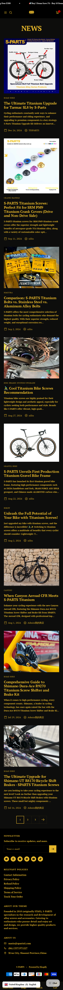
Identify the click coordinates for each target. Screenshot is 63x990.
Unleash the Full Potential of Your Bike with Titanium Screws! (31, 515)
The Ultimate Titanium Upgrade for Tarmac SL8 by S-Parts (30, 105)
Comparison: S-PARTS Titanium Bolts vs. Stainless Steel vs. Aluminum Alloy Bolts (30, 301)
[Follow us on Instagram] (20, 859)
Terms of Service (13, 892)
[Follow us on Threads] (13, 859)
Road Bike (9, 98)
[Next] (43, 819)
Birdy (7, 508)
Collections (8, 987)
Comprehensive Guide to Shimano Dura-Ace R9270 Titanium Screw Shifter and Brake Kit (26, 688)
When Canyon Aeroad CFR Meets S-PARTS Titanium (31, 597)
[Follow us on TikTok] (40, 859)
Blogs (23, 987)
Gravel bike (10, 466)
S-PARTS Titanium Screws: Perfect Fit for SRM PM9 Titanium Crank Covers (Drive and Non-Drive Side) (28, 209)
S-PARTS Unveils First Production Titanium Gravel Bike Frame (31, 473)
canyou (8, 590)
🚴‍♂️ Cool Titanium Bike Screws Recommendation (28, 390)
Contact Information (15, 874)
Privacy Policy (11, 879)
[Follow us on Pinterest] (26, 859)
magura (8, 292)
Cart (55, 987)
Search (39, 987)
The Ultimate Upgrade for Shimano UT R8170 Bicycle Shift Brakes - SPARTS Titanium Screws (31, 780)
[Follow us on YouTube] (33, 859)
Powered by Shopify (38, 967)
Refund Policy (11, 883)
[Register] (52, 849)
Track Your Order (13, 896)
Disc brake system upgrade (19, 383)
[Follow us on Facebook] (6, 859)
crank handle (12, 198)
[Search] (10, 12)
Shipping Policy (12, 887)
